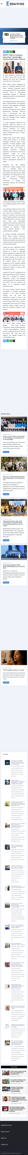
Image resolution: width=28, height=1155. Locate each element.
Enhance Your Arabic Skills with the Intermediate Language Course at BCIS (17, 905)
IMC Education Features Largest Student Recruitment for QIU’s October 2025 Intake (17, 964)
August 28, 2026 (7, 474)
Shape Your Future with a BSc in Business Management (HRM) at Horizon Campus (18, 825)
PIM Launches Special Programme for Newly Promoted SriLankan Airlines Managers (17, 1042)
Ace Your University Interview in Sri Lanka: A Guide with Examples (17, 867)
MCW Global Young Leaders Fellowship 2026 (17, 886)
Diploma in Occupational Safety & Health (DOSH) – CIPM (18, 1007)
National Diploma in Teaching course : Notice (18, 944)
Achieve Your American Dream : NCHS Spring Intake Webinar (17, 926)
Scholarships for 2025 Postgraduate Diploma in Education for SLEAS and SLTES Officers (18, 803)
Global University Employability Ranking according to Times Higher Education (17, 986)
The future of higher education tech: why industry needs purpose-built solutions (18, 762)
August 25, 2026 (7, 562)
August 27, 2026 (7, 519)
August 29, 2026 (7, 434)
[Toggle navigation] (1, 3)
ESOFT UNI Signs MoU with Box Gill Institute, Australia (17, 846)
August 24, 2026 (7, 668)
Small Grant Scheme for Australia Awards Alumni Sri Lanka (17, 1026)
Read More (6, 451)
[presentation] (4, 36)
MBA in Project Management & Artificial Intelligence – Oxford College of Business (18, 782)
